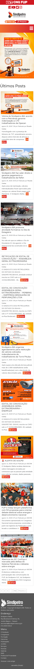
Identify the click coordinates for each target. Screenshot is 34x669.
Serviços (4, 646)
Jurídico (3, 644)
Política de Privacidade (8, 656)
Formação (4, 637)
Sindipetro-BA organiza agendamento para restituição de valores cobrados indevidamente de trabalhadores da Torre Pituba (16, 352)
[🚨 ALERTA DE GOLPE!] (17, 447)
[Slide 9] (28, 76)
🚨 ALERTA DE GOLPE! (13, 460)
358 (14, 591)
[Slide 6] (20, 76)
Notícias (3, 649)
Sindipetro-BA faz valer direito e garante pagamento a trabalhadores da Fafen (17, 175)
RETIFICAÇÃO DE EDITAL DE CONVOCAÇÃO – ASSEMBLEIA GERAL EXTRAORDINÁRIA (16, 258)
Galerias (3, 651)
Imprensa (4, 639)
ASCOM (29, 464)
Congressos (5, 634)
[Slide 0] (6, 76)
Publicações (5, 642)
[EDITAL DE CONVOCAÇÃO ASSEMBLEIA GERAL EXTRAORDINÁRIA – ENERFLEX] (17, 390)
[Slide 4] (16, 76)
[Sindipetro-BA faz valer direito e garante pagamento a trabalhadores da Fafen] (17, 159)
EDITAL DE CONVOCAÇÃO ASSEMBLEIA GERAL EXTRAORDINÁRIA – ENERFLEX (14, 407)
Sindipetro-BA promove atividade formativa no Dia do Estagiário (16, 229)
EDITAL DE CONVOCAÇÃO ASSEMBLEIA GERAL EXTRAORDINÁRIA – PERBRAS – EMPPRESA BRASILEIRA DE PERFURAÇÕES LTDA (17, 293)
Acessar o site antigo (8, 661)
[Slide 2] (11, 76)
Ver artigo (24, 280)
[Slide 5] (18, 76)
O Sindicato (5, 632)
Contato (3, 658)
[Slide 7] (23, 76)
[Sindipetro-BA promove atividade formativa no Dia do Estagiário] (17, 214)
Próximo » (22, 591)
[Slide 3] (13, 76)
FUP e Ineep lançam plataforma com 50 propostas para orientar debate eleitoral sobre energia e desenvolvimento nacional (17, 511)
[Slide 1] (9, 76)
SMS (2, 653)
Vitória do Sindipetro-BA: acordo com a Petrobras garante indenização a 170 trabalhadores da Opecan (17, 119)
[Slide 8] (25, 76)
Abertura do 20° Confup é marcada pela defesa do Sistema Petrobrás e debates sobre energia (15, 563)
